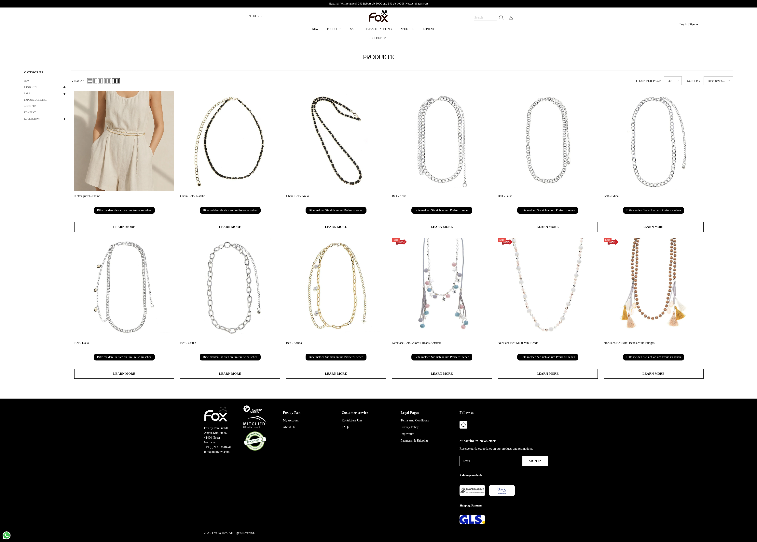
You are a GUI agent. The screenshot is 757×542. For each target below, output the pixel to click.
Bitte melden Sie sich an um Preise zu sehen (124, 210)
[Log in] (511, 17)
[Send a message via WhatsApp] (6, 535)
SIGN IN (535, 460)
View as (77, 80)
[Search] (489, 18)
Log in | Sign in (689, 24)
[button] (44, 87)
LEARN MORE (124, 226)
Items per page (648, 80)
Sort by (694, 80)
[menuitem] (44, 81)
